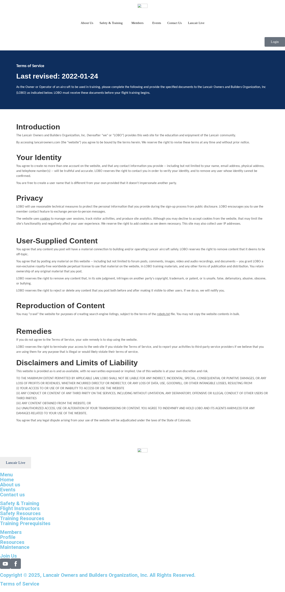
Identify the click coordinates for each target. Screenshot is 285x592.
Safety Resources (20, 513)
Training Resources (22, 518)
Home (7, 480)
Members (137, 23)
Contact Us (174, 23)
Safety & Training (111, 23)
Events (156, 23)
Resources (12, 542)
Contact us (12, 495)
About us (10, 485)
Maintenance (14, 547)
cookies (45, 218)
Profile (7, 537)
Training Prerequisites (25, 523)
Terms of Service (19, 584)
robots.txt (163, 314)
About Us (87, 23)
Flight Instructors (20, 508)
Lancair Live (196, 23)
